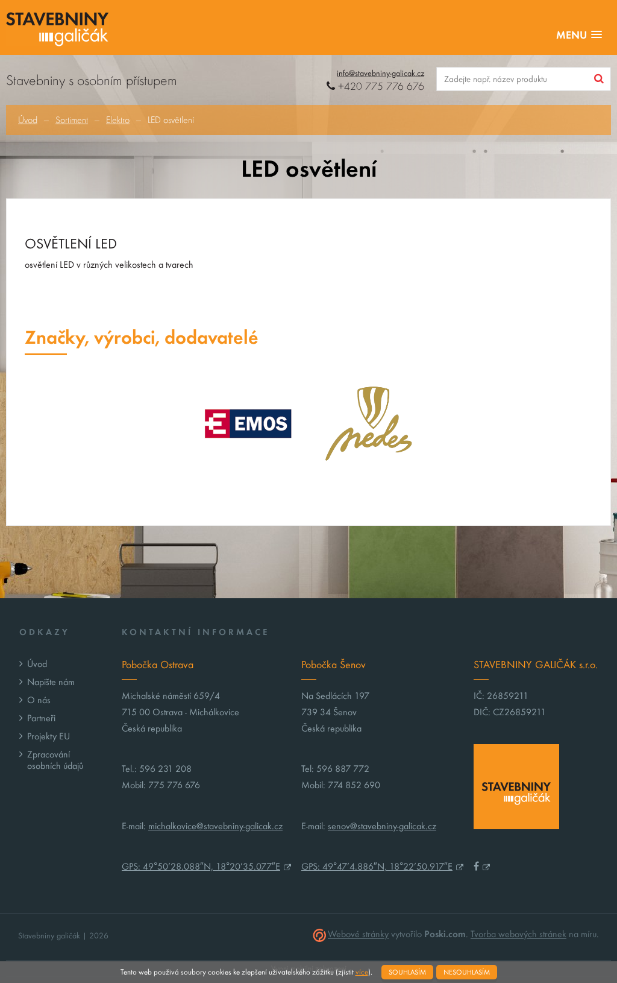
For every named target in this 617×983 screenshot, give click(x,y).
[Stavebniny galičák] (57, 30)
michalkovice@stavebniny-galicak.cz (215, 826)
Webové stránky (358, 934)
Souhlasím (407, 972)
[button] (579, 35)
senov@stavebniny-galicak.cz (382, 826)
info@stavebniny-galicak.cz (380, 73)
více (361, 972)
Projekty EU (48, 736)
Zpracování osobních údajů (55, 759)
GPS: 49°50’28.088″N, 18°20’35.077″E (201, 866)
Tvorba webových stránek (518, 934)
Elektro (118, 120)
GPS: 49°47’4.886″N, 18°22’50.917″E (377, 866)
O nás (39, 700)
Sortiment (71, 120)
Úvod (27, 120)
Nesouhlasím (466, 972)
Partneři (41, 718)
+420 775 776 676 (379, 86)
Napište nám (51, 681)
